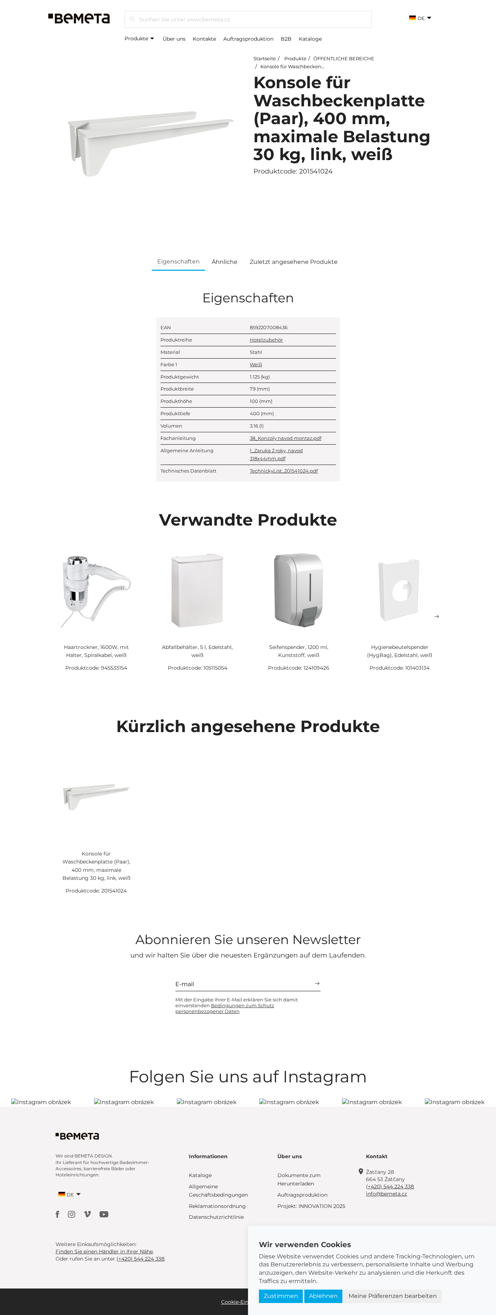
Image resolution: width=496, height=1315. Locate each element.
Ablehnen (323, 1295)
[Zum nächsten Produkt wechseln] (437, 616)
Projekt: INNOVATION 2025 (311, 1206)
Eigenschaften (178, 261)
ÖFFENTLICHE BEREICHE (343, 58)
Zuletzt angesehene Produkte (294, 261)
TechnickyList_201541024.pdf (284, 471)
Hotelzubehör (266, 340)
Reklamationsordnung (217, 1206)
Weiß (256, 364)
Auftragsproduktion (248, 39)
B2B (286, 39)
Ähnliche (224, 261)
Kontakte (204, 39)
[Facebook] (58, 1213)
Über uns (174, 39)
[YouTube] (104, 1213)
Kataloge (310, 39)
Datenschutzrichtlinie (216, 1217)
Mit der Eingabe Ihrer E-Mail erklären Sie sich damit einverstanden (236, 1005)
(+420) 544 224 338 (390, 1186)
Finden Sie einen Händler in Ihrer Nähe (104, 1251)
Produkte (137, 38)
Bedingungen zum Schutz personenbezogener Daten (224, 1008)
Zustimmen (281, 1295)
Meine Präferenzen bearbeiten (393, 1295)
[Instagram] (72, 1213)
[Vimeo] (88, 1213)
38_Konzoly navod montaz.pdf (285, 438)
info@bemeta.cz (386, 1194)
